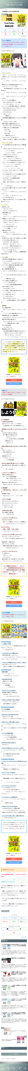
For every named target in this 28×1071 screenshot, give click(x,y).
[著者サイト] (7, 928)
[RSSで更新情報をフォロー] (14, 932)
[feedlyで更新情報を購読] (20, 928)
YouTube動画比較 (5, 911)
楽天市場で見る (14, 380)
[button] (25, 493)
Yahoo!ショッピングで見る (14, 383)
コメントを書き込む (14, 1054)
